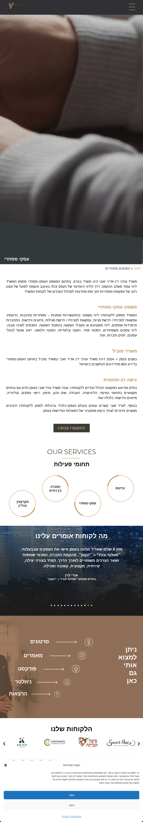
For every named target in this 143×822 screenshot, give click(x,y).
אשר (71, 795)
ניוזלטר (23, 682)
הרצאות (18, 694)
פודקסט (27, 669)
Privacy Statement (71, 816)
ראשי (137, 268)
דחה (71, 805)
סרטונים (39, 641)
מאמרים (33, 655)
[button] (5, 765)
